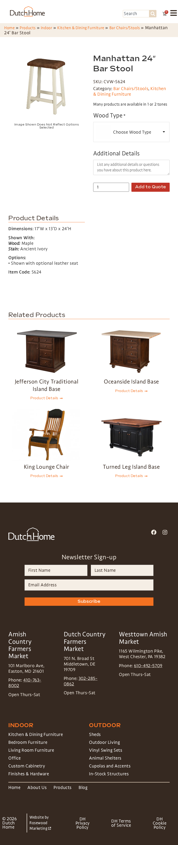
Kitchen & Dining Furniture (80, 27)
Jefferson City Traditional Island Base (47, 385)
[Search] (152, 13)
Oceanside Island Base (131, 381)
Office (14, 758)
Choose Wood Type (132, 132)
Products (28, 27)
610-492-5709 (148, 666)
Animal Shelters (105, 758)
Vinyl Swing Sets (105, 750)
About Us (37, 787)
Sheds (95, 734)
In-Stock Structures (109, 774)
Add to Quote (150, 187)
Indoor (46, 27)
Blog (83, 787)
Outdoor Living (104, 742)
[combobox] (136, 13)
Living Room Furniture (31, 750)
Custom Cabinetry (26, 766)
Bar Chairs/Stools (124, 27)
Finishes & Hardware (28, 774)
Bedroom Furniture (27, 742)
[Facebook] (154, 532)
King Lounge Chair (46, 466)
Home (9, 27)
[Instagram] (165, 532)
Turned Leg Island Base (131, 466)
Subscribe (89, 601)
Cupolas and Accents (109, 766)
